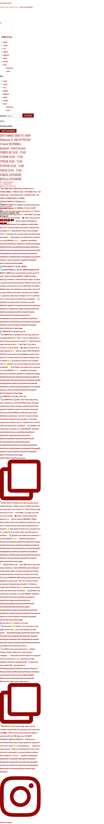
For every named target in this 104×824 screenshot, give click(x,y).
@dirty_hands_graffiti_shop (8, 186)
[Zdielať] (5, 220)
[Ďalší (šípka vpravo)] (5, 223)
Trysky (5, 45)
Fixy (4, 49)
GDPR (1, 210)
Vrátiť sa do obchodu (8, 131)
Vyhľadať (3, 116)
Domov (2, 204)
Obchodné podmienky (6, 208)
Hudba (5, 58)
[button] (52, 76)
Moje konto (9, 68)
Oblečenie (6, 55)
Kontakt (5, 62)
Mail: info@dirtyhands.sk (7, 182)
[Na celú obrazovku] (8, 220)
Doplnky (5, 52)
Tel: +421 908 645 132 (5, 184)
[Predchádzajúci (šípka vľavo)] (1, 223)
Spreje (5, 42)
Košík (8, 71)
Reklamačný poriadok (6, 206)
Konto (5, 65)
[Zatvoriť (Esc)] (1, 220)
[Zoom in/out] (12, 220)
